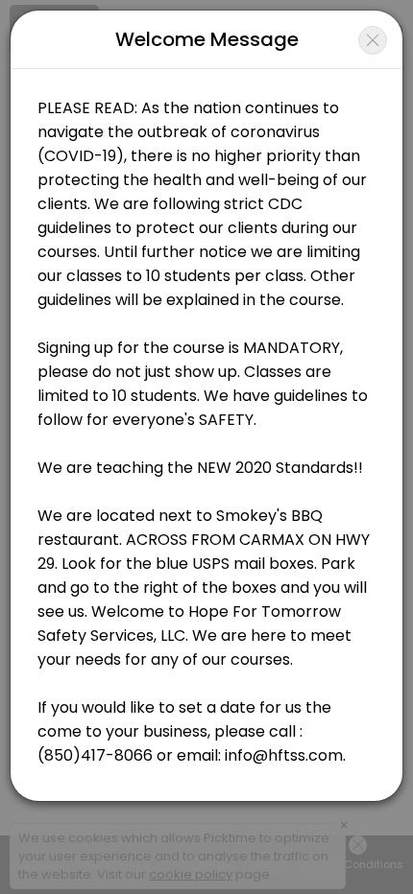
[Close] (372, 40)
